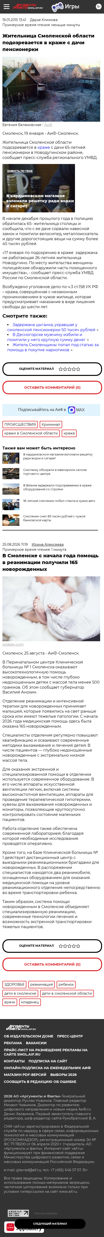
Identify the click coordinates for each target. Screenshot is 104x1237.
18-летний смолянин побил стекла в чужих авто (59, 501)
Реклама (13, 1043)
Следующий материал (50, 1223)
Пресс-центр (70, 1036)
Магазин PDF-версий (25, 1075)
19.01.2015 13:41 (14, 20)
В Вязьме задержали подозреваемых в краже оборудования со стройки (57, 487)
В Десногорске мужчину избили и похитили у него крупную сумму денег (46, 337)
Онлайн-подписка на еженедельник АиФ (47, 1068)
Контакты (14, 1061)
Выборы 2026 (63, 1075)
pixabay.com (13, 644)
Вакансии (36, 1043)
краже (43, 147)
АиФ (48, 125)
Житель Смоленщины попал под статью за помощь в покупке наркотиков (53, 347)
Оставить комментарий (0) (52, 387)
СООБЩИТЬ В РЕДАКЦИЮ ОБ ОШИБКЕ (40, 1082)
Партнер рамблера (45, 1213)
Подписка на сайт (48, 1061)
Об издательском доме (28, 1036)
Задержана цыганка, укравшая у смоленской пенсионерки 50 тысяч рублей (51, 327)
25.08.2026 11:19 (15, 544)
